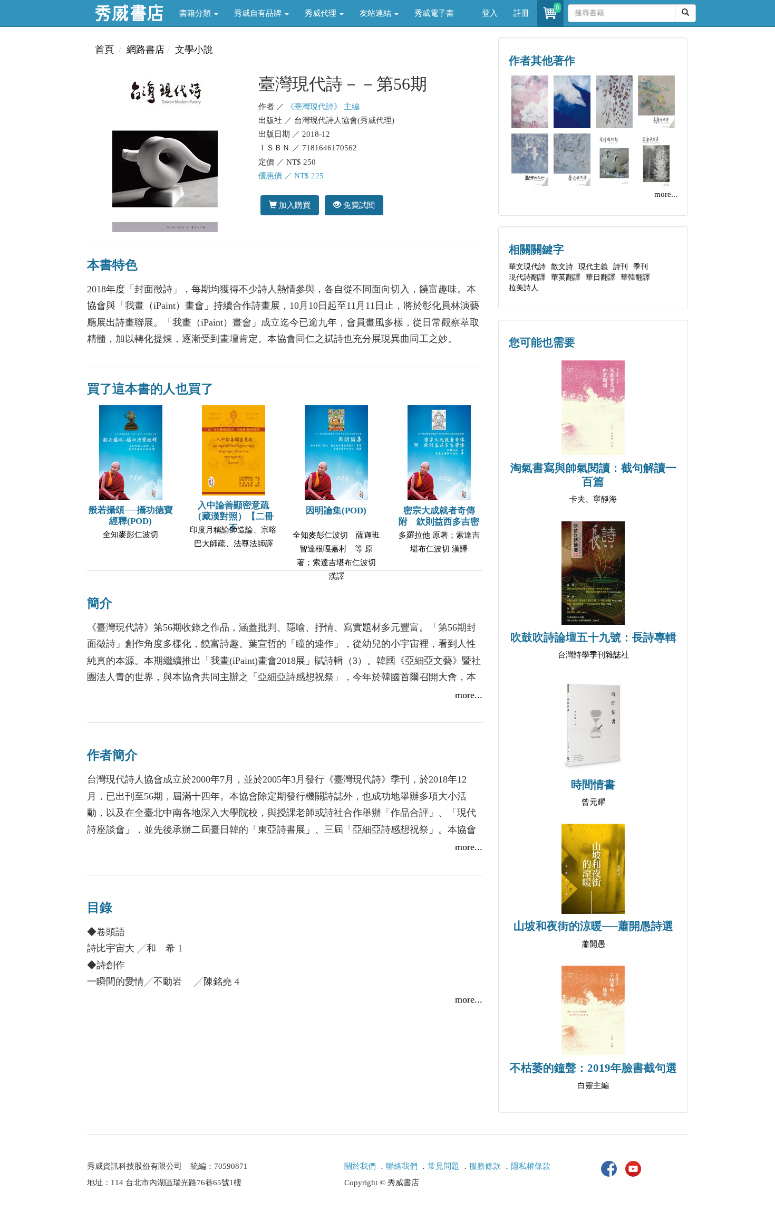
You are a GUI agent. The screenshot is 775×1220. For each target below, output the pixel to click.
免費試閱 (358, 205)
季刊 (640, 267)
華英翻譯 (565, 277)
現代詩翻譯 (527, 277)
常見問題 (443, 1166)
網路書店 (145, 49)
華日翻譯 (600, 277)
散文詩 (562, 267)
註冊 (521, 13)
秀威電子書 (434, 13)
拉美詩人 (523, 288)
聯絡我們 (402, 1166)
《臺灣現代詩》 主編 (323, 106)
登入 (490, 13)
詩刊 (620, 267)
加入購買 (294, 205)
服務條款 (485, 1166)
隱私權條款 (530, 1166)
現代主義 (593, 267)
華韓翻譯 (635, 277)
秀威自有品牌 (259, 13)
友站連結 (376, 13)
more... (468, 695)
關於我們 (360, 1166)
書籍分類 (196, 13)
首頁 (104, 49)
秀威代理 (321, 13)
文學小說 (194, 49)
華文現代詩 (527, 267)
